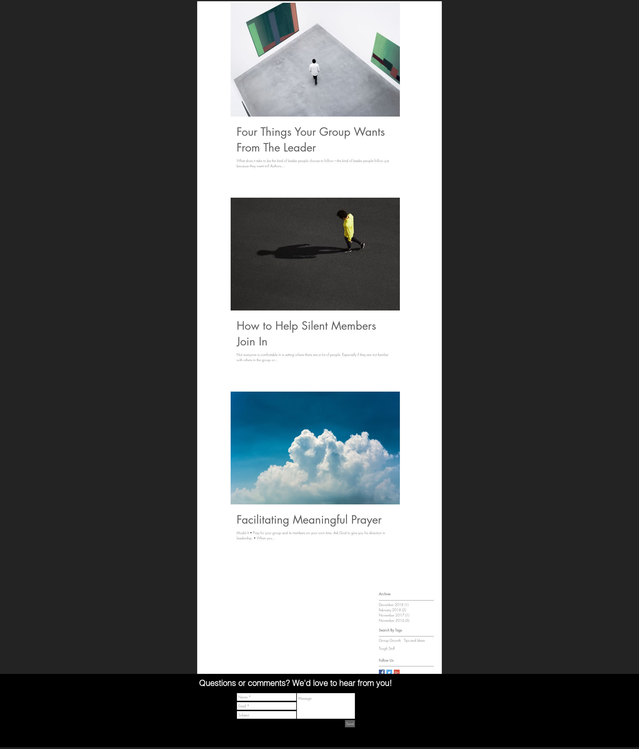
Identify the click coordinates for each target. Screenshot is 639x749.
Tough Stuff (387, 648)
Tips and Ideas (414, 640)
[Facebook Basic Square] (382, 672)
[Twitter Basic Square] (389, 672)
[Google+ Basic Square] (397, 672)
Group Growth (390, 640)
